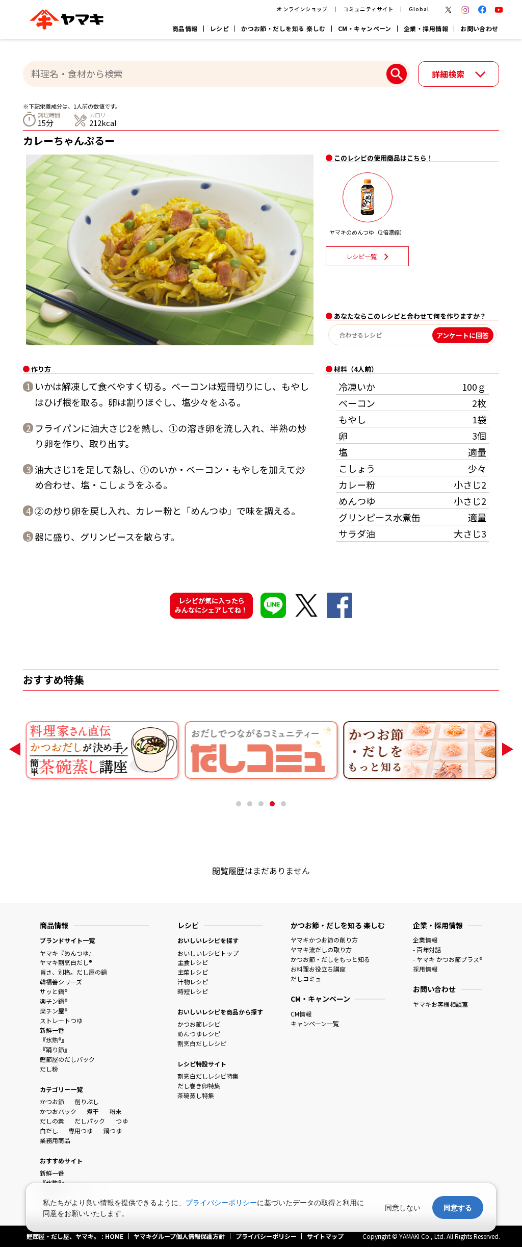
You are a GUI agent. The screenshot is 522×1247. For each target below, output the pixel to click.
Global (419, 9)
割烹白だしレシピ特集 (208, 1076)
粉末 (116, 1111)
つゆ (122, 1120)
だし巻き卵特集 (198, 1085)
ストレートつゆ (61, 1020)
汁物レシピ (192, 981)
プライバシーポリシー (221, 1202)
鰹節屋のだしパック (67, 1059)
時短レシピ (192, 991)
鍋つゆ (112, 1130)
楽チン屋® (53, 1010)
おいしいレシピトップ (208, 953)
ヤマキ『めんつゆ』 (67, 953)
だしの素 (52, 1120)
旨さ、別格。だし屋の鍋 (73, 972)
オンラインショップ (302, 9)
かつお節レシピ (198, 1024)
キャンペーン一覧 (315, 1023)
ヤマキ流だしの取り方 (321, 949)
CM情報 (301, 1013)
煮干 (93, 1111)
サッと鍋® (53, 991)
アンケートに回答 (462, 335)
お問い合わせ (479, 28)
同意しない (403, 1207)
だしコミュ (306, 978)
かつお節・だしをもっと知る (330, 959)
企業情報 (425, 939)
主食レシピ (192, 962)
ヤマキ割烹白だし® (66, 962)
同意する (457, 1207)
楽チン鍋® (53, 1001)
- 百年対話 (427, 949)
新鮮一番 (52, 1030)
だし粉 (49, 1068)
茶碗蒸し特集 (195, 1095)
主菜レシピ (192, 972)
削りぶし (86, 1101)
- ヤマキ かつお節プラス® (447, 959)
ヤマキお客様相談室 (440, 1004)
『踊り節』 (55, 1049)
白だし (49, 1130)
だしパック (89, 1120)
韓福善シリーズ (61, 981)
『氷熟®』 (53, 1039)
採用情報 (425, 968)
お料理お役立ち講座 (318, 968)
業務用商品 (55, 1140)
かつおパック (58, 1111)
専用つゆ (80, 1130)
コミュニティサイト (368, 9)
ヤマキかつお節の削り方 (324, 939)
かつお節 (52, 1101)
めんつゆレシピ (198, 1033)
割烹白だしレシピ (201, 1043)
